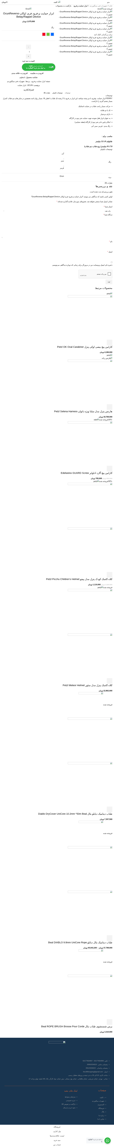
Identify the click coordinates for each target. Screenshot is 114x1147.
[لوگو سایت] (57, 2)
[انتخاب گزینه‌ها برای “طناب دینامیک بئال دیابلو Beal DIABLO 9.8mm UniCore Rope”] (109, 938)
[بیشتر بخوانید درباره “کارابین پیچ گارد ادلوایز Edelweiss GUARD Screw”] (109, 468)
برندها (28, 81)
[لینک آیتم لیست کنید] (92, 1109)
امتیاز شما (108, 207)
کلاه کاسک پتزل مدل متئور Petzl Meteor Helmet (87, 685)
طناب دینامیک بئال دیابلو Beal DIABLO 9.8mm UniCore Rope (80, 942)
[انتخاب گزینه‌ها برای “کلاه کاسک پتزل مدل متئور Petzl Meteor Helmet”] (109, 681)
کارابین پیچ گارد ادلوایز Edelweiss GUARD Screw (86, 473)
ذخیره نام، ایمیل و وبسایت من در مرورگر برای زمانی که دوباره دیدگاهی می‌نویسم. (82, 265)
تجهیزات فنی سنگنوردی (98, 6)
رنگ (52, 27)
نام (110, 241)
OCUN (30, 85)
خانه (110, 6)
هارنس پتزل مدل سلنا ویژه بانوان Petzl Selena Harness (83, 411)
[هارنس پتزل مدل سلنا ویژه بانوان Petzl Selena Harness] (57, 356)
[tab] (67, 93)
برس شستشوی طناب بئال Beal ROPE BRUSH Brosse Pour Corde (76, 1026)
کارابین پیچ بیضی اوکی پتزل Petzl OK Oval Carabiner (84, 347)
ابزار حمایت (21, 85)
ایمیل (109, 252)
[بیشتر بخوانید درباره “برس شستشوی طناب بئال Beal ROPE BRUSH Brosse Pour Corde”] (109, 1022)
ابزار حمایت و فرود (80, 6)
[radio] (52, 34)
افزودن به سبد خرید (28, 61)
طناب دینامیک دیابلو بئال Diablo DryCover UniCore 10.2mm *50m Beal (75, 813)
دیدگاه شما (107, 215)
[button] (109, 342)
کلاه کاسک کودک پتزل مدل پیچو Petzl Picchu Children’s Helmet (79, 579)
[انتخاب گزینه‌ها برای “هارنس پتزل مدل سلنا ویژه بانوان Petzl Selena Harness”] (109, 407)
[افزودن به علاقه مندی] (103, 342)
